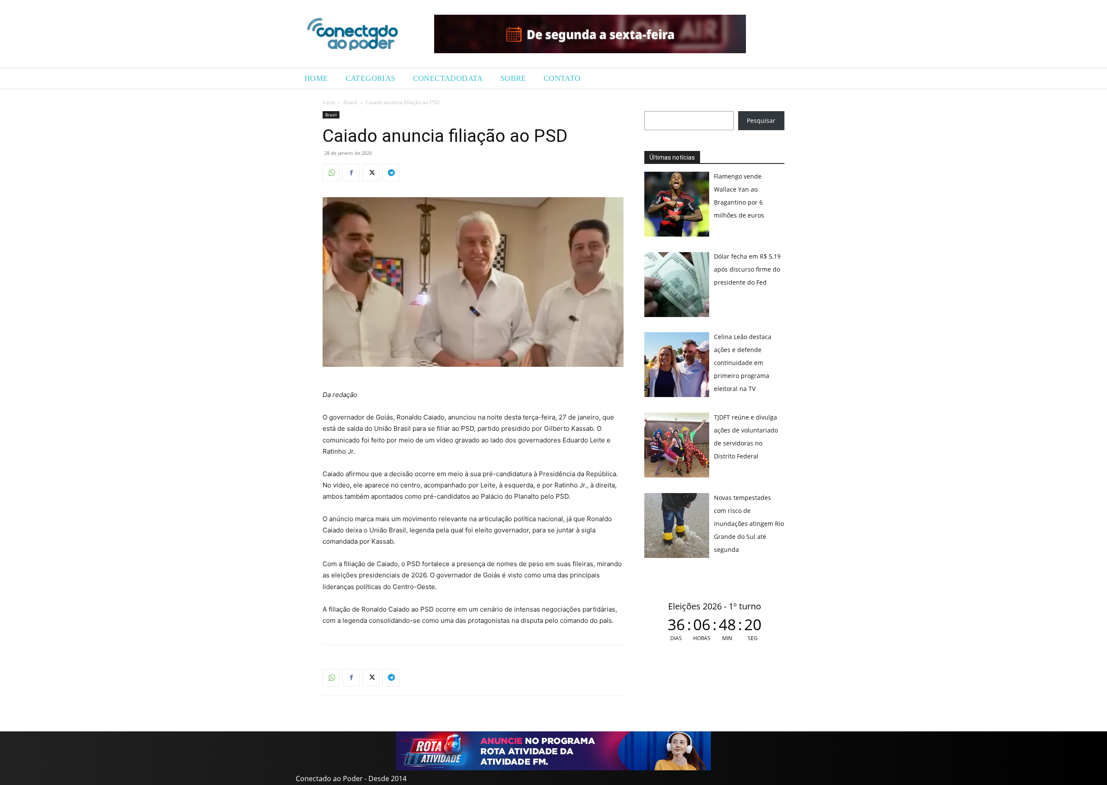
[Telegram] (391, 172)
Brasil (350, 102)
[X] (371, 172)
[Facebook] (351, 172)
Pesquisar (761, 120)
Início (329, 102)
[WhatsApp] (331, 172)
